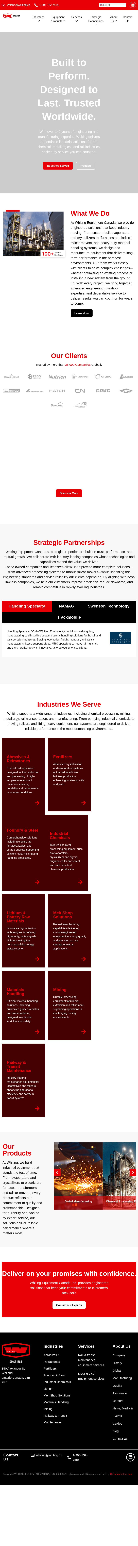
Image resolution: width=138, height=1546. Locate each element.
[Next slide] (133, 1172)
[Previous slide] (57, 1172)
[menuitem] (38, 19)
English (106, 5)
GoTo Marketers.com (121, 1474)
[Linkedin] (133, 5)
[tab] (27, 606)
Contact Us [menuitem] (127, 19)
